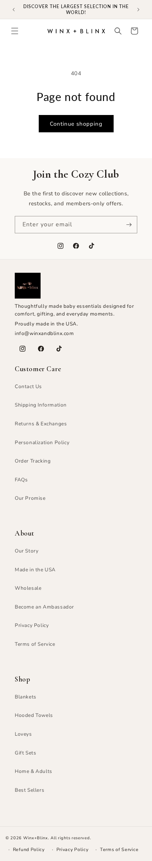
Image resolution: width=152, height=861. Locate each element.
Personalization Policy (42, 442)
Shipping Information (41, 404)
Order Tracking (33, 460)
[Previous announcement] (14, 9)
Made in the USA (35, 569)
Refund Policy (29, 849)
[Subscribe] (129, 224)
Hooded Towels (34, 715)
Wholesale (28, 588)
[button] (15, 31)
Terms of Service (35, 644)
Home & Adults (33, 771)
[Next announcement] (138, 9)
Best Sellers (29, 790)
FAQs (21, 479)
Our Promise (30, 498)
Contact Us (28, 386)
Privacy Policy (32, 625)
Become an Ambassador (44, 606)
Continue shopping (76, 124)
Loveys (23, 734)
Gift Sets (25, 752)
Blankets (26, 696)
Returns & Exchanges (41, 423)
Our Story (26, 550)
